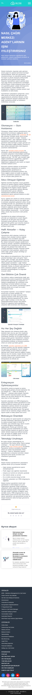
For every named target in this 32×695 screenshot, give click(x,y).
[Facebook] (3, 675)
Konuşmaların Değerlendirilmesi (9, 604)
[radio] (11, 516)
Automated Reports (6, 616)
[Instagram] (8, 675)
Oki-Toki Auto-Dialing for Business (10, 598)
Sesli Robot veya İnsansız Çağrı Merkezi (11, 618)
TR (2, 3)
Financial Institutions (6, 646)
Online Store (4, 625)
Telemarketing (5, 634)
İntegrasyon (5, 652)
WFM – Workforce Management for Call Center (13, 593)
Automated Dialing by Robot (8, 611)
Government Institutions (7, 636)
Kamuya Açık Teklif (7, 670)
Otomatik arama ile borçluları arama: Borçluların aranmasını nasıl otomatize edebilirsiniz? (20, 556)
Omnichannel (4, 600)
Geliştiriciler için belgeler (10, 665)
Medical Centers (5, 632)
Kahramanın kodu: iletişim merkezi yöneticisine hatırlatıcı (20, 534)
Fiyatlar (4, 654)
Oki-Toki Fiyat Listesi (8, 656)
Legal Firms (4, 641)
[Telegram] (13, 675)
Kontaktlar (5, 663)
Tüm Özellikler (6, 661)
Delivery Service (5, 629)
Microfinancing (5, 639)
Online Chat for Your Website (8, 595)
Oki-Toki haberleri (7, 668)
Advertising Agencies (7, 643)
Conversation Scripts (6, 614)
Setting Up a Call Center (7, 648)
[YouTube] (17, 675)
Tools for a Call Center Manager (9, 609)
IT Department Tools (6, 607)
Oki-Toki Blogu (6, 659)
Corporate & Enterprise (7, 602)
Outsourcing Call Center (7, 627)
